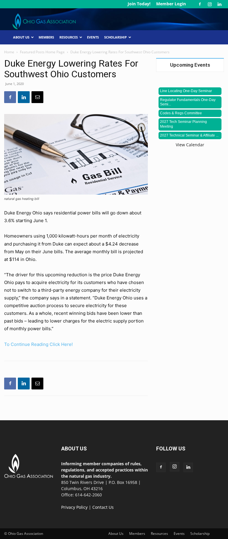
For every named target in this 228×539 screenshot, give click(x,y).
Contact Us (103, 507)
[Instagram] (209, 4)
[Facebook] (199, 4)
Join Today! (139, 4)
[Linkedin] (219, 4)
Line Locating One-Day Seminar (186, 91)
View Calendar (190, 144)
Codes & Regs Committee (181, 113)
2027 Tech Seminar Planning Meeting (183, 124)
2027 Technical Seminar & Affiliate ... (189, 135)
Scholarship (115, 37)
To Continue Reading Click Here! (38, 344)
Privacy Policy (74, 507)
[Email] (37, 97)
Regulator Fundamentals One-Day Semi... (188, 102)
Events (93, 37)
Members (46, 37)
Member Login (171, 4)
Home (9, 51)
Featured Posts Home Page (42, 51)
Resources (68, 37)
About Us (21, 37)
